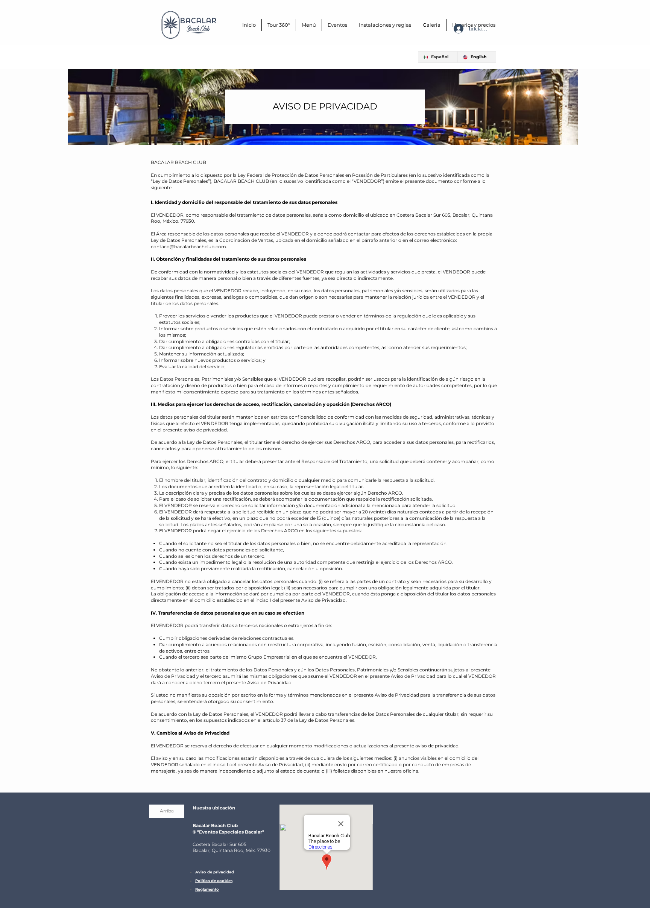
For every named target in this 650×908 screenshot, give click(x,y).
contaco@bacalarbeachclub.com (188, 246)
